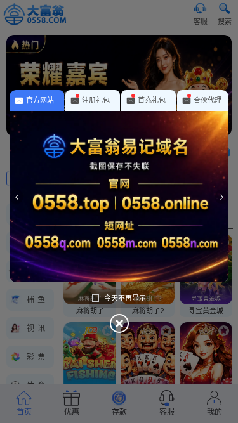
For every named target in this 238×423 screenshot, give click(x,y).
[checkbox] (119, 298)
